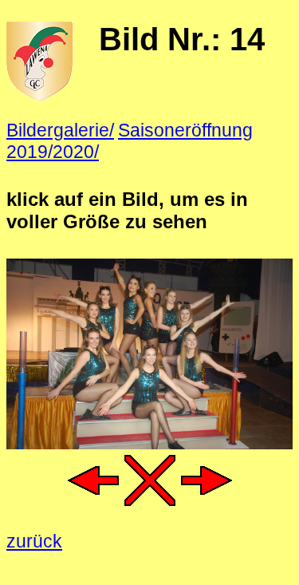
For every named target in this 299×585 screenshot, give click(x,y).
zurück (34, 541)
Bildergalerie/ (60, 130)
